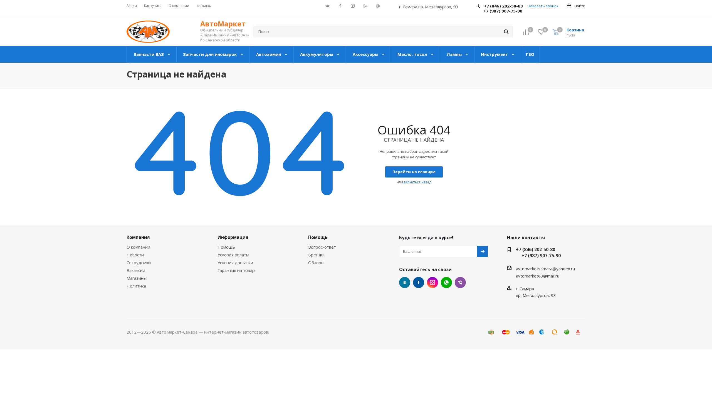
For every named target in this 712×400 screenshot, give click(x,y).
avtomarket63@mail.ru (537, 276)
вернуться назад (417, 182)
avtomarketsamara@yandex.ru (545, 268)
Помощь (226, 247)
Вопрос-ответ (322, 247)
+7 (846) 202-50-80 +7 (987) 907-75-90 (538, 252)
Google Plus (446, 282)
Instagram (432, 282)
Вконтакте (404, 282)
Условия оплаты (233, 255)
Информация (232, 237)
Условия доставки (235, 262)
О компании (138, 247)
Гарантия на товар (236, 270)
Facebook (418, 282)
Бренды (316, 255)
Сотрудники (139, 262)
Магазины (137, 278)
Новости (135, 255)
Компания (138, 237)
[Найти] (506, 31)
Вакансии (136, 270)
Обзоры (316, 262)
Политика (136, 286)
